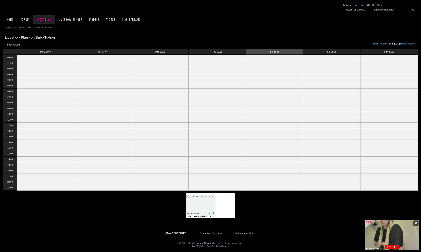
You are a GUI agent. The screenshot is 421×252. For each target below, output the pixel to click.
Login (355, 5)
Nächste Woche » (408, 44)
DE (412, 10)
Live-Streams (131, 20)
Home (10, 20)
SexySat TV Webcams (218, 246)
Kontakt (217, 243)
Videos (110, 20)
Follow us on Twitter (245, 233)
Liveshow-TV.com (32, 7)
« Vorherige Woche (378, 44)
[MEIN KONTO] (400, 10)
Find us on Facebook (211, 233)
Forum (25, 20)
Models (94, 20)
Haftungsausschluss (232, 243)
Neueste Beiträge (355, 10)
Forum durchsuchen (383, 10)
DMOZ (195, 246)
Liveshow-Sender (70, 20)
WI (201, 246)
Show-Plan (44, 20)
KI (204, 246)
